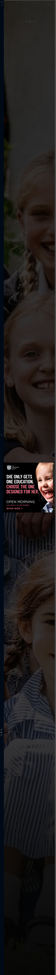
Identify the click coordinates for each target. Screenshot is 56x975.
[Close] (53, 463)
